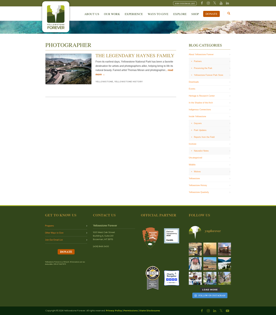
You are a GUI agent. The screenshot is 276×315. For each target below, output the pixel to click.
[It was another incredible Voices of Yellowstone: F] (209, 249)
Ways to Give (158, 14)
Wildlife (192, 164)
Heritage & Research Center (202, 96)
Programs (49, 226)
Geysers (198, 123)
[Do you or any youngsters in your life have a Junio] (209, 278)
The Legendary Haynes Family (135, 55)
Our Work (112, 14)
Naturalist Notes (201, 151)
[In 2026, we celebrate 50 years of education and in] (195, 249)
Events (192, 89)
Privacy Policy (114, 310)
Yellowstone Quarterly (199, 192)
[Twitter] (214, 3)
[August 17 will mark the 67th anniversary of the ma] (224, 263)
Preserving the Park (203, 68)
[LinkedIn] (214, 311)
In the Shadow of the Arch (201, 102)
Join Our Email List (54, 240)
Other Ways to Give (54, 233)
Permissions (130, 310)
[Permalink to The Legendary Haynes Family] (68, 69)
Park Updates (200, 130)
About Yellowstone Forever (201, 54)
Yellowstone (104, 81)
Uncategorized (195, 157)
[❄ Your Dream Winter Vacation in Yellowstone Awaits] (195, 278)
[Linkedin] (227, 3)
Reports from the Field (204, 137)
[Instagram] (208, 3)
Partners (198, 61)
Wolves (197, 171)
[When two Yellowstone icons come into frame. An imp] (209, 263)
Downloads (194, 82)
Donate (211, 14)
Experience (134, 14)
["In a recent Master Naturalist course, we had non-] (195, 263)
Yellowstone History (128, 81)
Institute (192, 144)
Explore (180, 14)
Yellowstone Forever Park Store (208, 75)
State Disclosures (149, 310)
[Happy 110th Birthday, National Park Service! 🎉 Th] (224, 249)
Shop (195, 14)
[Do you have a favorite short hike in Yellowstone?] (224, 278)
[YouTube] (221, 3)
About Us (91, 14)
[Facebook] (202, 3)
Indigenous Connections (200, 109)
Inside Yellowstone (197, 116)
